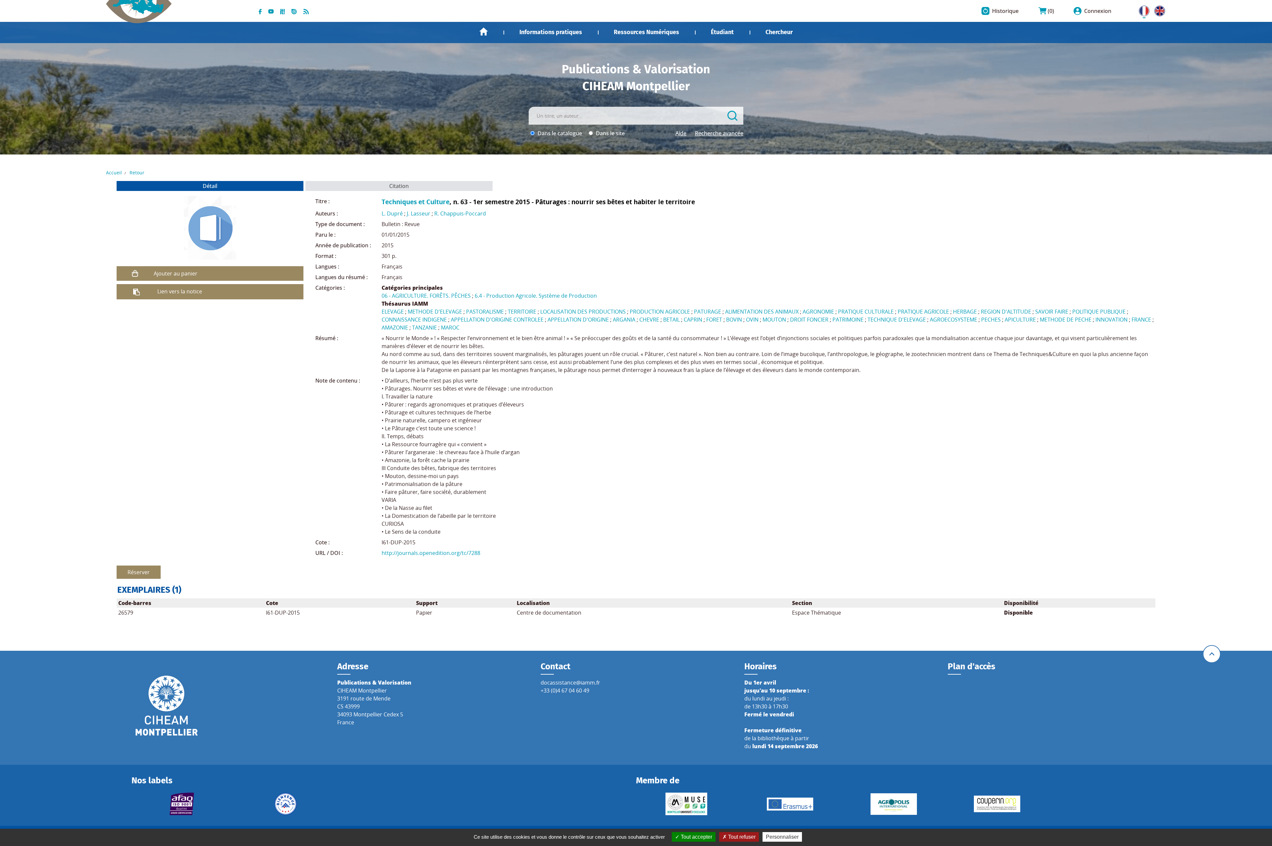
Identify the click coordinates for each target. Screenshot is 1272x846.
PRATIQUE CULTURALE (866, 311)
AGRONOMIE (818, 311)
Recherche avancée (719, 133)
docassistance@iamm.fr (570, 682)
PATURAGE (707, 311)
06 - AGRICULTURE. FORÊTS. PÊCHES (426, 295)
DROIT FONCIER (809, 319)
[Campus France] (285, 804)
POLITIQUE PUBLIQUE (1099, 311)
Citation (399, 186)
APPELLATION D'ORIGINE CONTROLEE (497, 319)
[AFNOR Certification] (182, 804)
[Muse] (686, 804)
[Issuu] (294, 11)
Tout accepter (695, 837)
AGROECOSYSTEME (953, 319)
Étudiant (722, 32)
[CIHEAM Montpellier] (166, 705)
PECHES (991, 319)
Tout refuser (741, 837)
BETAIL (671, 319)
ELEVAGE (393, 311)
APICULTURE (1020, 319)
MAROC (450, 327)
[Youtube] (271, 11)
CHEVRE (649, 319)
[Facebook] (260, 11)
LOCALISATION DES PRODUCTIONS (583, 311)
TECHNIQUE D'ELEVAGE (897, 319)
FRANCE (1141, 319)
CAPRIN (693, 319)
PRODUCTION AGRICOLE (660, 311)
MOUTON (774, 319)
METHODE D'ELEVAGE (435, 311)
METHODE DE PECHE (1065, 319)
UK (1158, 9)
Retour (137, 172)
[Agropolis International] (893, 804)
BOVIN (734, 319)
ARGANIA (624, 319)
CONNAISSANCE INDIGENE (414, 319)
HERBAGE (965, 311)
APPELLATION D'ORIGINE (578, 319)
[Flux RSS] (306, 11)
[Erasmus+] (790, 804)
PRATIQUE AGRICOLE (923, 311)
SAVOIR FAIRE (1051, 311)
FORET (714, 319)
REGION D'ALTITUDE (1006, 311)
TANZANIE (424, 327)
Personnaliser (782, 837)
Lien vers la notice (179, 291)
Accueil (484, 32)
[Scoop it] (282, 11)
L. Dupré (392, 213)
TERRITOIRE (522, 311)
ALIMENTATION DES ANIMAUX (762, 311)
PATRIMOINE (848, 319)
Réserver (139, 572)
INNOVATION (1111, 319)
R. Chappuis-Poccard (460, 213)
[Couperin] (997, 804)
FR (1142, 9)
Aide (680, 133)
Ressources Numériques (646, 32)
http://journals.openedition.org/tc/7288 (431, 553)
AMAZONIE (395, 327)
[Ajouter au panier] (135, 273)
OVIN (752, 319)
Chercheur (779, 32)
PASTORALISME (485, 311)
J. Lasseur (418, 213)
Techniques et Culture (416, 201)
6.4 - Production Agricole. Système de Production (536, 295)
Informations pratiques (550, 32)
